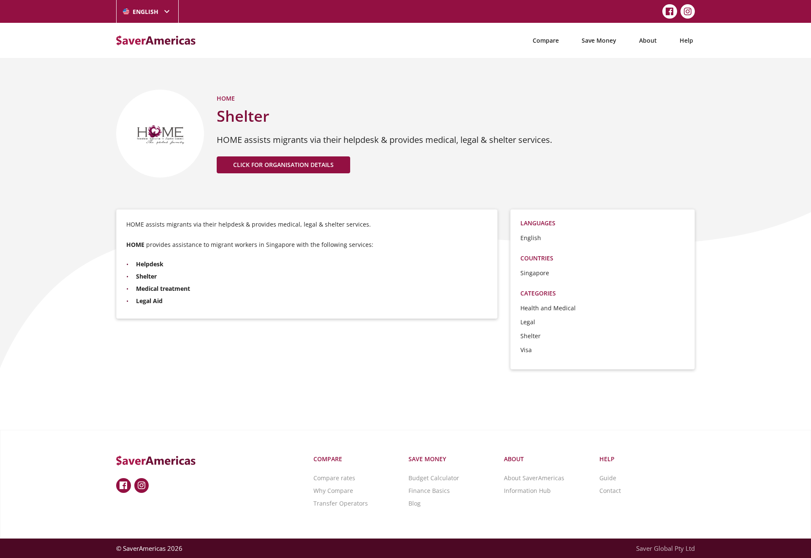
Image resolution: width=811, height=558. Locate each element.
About (648, 40)
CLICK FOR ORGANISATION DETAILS (283, 165)
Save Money (599, 40)
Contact (610, 491)
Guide (607, 478)
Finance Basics (429, 491)
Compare (546, 40)
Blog (414, 503)
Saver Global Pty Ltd (665, 548)
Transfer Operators (340, 503)
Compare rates (334, 478)
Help (686, 40)
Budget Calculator (433, 478)
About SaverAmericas (534, 478)
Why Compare (333, 491)
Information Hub (527, 491)
